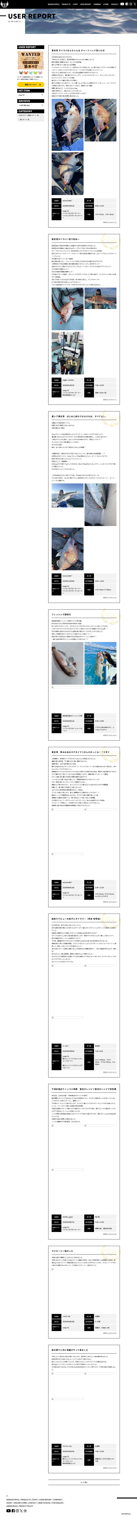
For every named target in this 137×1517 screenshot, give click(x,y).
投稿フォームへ (31, 84)
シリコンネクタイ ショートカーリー (72, 729)
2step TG (66, 211)
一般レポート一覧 (24, 119)
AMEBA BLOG (11, 1506)
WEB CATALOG (44, 1502)
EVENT (9, 1502)
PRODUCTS (66, 4)
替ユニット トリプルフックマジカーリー (72, 1066)
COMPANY (97, 4)
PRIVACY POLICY (26, 1506)
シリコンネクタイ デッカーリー (72, 216)
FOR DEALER (57, 1502)
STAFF (75, 4)
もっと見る (84, 1482)
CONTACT (114, 4)
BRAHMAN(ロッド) (69, 395)
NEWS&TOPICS (53, 4)
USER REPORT (85, 4)
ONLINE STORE (20, 1502)
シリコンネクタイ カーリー (72, 213)
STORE (106, 4)
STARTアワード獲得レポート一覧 (29, 115)
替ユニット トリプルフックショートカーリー (72, 1060)
